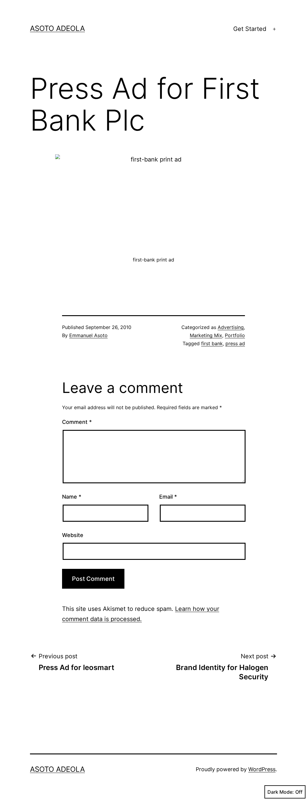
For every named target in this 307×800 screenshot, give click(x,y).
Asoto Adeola (57, 28)
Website (72, 535)
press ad (235, 343)
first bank (212, 343)
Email (168, 497)
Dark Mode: (280, 792)
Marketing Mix (206, 335)
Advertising (231, 327)
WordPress (262, 769)
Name (71, 497)
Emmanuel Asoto (88, 335)
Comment (77, 422)
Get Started (249, 28)
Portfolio (235, 335)
